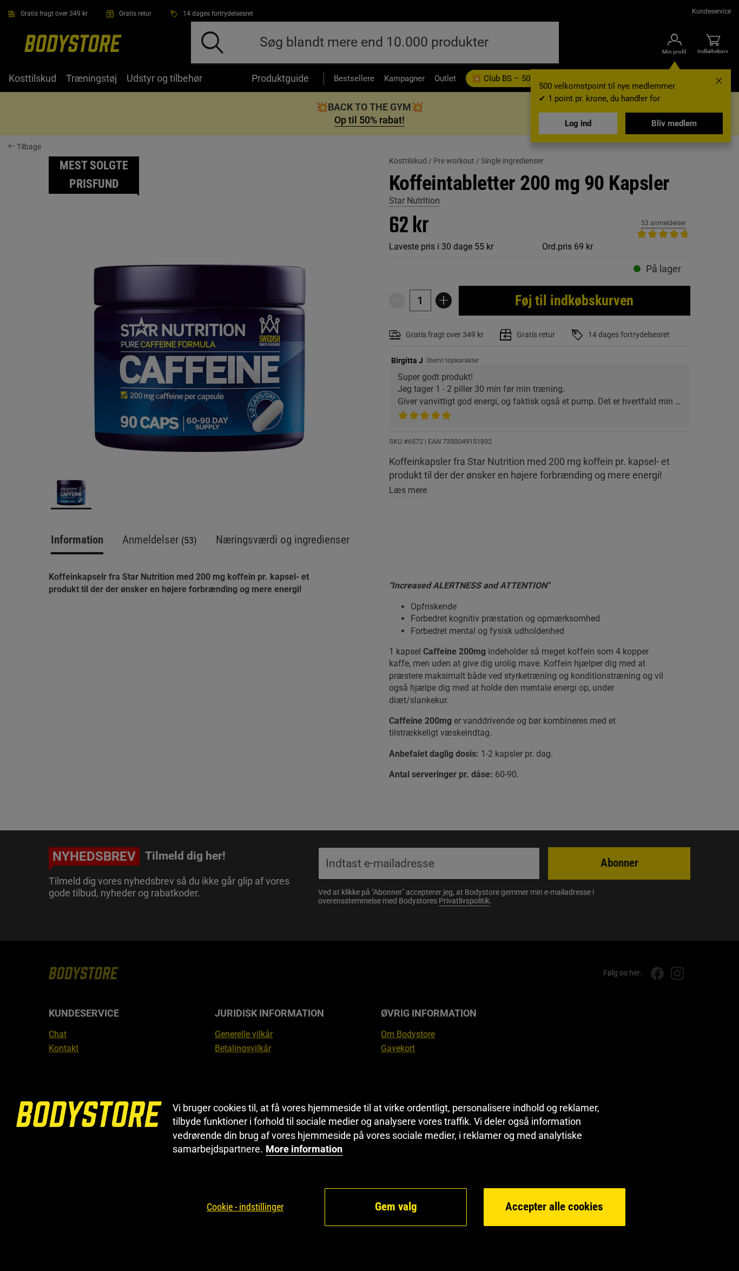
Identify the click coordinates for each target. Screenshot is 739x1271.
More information (304, 1149)
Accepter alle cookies (554, 1206)
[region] (369, 1164)
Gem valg (396, 1206)
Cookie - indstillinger (245, 1207)
